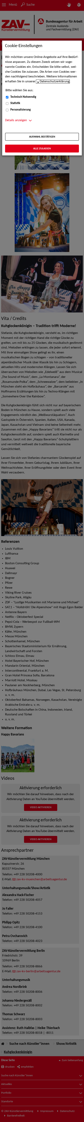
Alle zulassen (42, 148)
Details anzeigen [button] (16, 120)
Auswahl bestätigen (42, 136)
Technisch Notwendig (23, 97)
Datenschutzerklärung (54, 81)
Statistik (15, 103)
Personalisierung (20, 109)
